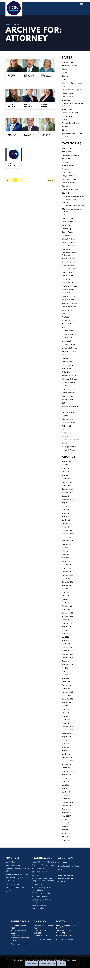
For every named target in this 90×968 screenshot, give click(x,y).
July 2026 (65, 465)
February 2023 (67, 606)
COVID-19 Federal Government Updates (73, 201)
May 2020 (65, 712)
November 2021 (67, 657)
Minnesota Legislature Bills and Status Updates (73, 104)
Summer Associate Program (72, 133)
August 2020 (66, 702)
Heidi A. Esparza (68, 275)
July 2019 (65, 740)
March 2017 (66, 833)
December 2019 (67, 726)
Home (64, 86)
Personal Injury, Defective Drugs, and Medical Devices (43, 879)
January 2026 (66, 485)
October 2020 (66, 695)
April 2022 (65, 640)
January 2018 (66, 798)
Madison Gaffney (68, 341)
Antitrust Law (10, 862)
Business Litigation (12, 865)
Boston (64, 69)
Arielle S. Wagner (68, 165)
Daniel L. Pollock (67, 221)
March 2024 (66, 561)
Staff (63, 403)
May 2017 (65, 826)
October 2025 (66, 496)
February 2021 (67, 685)
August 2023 (66, 585)
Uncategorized (67, 436)
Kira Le (64, 313)
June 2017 (65, 823)
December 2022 (67, 613)
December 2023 (67, 571)
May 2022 (65, 637)
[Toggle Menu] (81, 4)
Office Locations (67, 116)
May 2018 (65, 785)
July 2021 (65, 668)
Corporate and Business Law (16, 874)
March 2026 (66, 478)
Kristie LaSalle (67, 324)
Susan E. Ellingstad (69, 422)
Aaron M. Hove (67, 148)
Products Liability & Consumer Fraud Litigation (43, 888)
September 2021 (68, 664)
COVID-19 (65, 193)
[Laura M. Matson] (13, 95)
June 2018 (65, 781)
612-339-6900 (22, 944)
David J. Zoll (66, 225)
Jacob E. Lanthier (68, 282)
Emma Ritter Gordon (69, 246)
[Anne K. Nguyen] (13, 154)
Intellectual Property (39, 872)
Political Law (37, 884)
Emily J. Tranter (67, 242)
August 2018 (66, 774)
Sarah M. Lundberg (68, 396)
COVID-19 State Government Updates (72, 210)
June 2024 (65, 551)
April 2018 (65, 788)
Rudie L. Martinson (68, 392)
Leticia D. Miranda (28, 105)
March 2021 (66, 681)
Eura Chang (66, 249)
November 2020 (67, 692)
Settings (61, 963)
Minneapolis (66, 100)
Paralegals (65, 358)
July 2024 (65, 547)
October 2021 (66, 661)
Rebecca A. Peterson (69, 379)
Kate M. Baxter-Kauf (69, 306)
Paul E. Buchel (67, 361)
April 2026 (65, 475)
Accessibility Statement (70, 65)
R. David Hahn (67, 372)
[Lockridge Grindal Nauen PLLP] (13, 8)
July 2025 (65, 506)
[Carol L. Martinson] (47, 65)
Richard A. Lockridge (29, 76)
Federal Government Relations (44, 862)
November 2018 (67, 764)
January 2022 (66, 650)
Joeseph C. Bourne (68, 296)
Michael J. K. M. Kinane (70, 348)
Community (66, 76)
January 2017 (66, 840)
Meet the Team (66, 876)
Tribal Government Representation (39, 906)
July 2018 (65, 778)
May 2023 (65, 595)
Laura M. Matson (12, 105)
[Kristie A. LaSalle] (13, 65)
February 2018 (67, 795)
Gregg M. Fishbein (68, 262)
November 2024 (67, 534)
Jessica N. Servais (68, 293)
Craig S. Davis (67, 215)
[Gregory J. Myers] (30, 124)
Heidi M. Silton (67, 279)
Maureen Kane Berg (69, 344)
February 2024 (67, 564)
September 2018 (68, 771)
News (64, 355)
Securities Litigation (39, 896)
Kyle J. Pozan (66, 327)
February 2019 (67, 757)
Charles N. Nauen (46, 135)
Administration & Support (70, 155)
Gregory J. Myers (29, 135)
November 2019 (67, 730)
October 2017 (66, 809)
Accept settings (32, 963)
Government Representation (43, 865)
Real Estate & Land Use (41, 893)
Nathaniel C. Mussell (69, 351)
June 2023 (65, 592)
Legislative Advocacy (69, 334)
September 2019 (68, 733)
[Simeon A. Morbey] (13, 124)
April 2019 (65, 750)
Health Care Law (38, 868)
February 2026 (67, 482)
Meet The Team (67, 96)
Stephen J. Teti (67, 415)
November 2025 (67, 492)
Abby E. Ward (67, 151)
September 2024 (68, 540)
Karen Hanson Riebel (69, 303)
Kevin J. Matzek (67, 310)
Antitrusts (65, 162)
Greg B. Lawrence (68, 258)
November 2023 (67, 575)
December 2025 (67, 489)
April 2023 (65, 599)
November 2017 (67, 805)
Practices (65, 119)
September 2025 (68, 499)
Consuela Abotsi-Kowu (70, 189)
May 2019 (65, 747)
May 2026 (65, 471)
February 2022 (67, 647)
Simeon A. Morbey (12, 135)
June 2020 (65, 709)
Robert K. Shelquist (68, 389)
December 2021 (67, 654)
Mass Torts (36, 875)
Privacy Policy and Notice (70, 123)
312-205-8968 (45, 939)
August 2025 (66, 502)
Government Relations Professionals (69, 253)
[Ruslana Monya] (47, 95)
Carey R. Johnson (68, 175)
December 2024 (67, 530)
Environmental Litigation (14, 887)
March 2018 (66, 792)
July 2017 (65, 819)
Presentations (66, 368)
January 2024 (66, 568)
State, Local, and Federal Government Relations (70, 407)
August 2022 (66, 626)
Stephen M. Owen (68, 419)
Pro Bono (65, 126)
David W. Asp (66, 228)
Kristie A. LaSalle (12, 76)
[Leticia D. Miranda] (30, 95)
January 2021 (66, 688)
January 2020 (66, 723)
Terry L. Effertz (67, 429)
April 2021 (65, 678)
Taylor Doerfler (67, 426)
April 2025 (65, 516)
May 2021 (65, 675)
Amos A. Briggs (67, 158)
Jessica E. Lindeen (68, 289)
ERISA (8, 891)
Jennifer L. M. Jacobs (69, 286)
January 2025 (66, 527)
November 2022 (67, 616)
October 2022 (66, 620)
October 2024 (66, 537)
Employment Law (12, 884)
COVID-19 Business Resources (73, 196)
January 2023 (66, 609)
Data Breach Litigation (14, 877)
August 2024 (66, 544)
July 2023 (65, 589)
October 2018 (66, 767)
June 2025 (65, 509)
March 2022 (66, 644)
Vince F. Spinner (67, 443)
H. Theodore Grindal (69, 269)
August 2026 (66, 461)
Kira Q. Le (65, 317)
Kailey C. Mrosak (68, 299)
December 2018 (67, 761)
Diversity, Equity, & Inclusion (69, 866)
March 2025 (66, 520)
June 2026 (65, 468)
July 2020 (65, 706)
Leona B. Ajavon (67, 337)
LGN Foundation (67, 93)
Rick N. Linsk (66, 386)
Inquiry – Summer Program (71, 90)
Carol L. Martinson (46, 76)
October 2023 (66, 578)
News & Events (67, 109)
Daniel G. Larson (68, 218)
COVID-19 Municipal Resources (73, 205)
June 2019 (65, 743)
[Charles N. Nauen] (47, 125)
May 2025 (65, 513)
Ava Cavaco (66, 169)
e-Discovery (10, 880)
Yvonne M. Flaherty (68, 450)
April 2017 (65, 829)
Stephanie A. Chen (68, 412)
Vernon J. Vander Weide (70, 440)
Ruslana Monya (45, 105)
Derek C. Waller (67, 232)
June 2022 (65, 633)
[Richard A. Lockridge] (30, 65)
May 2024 (65, 554)
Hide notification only (48, 963)
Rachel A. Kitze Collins (70, 375)
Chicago (65, 72)
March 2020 (66, 719)
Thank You (65, 137)
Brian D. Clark (67, 172)
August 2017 (66, 816)
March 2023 (66, 602)
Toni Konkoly (66, 433)
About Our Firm (67, 62)
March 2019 (66, 754)
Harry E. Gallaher (68, 272)
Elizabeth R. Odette (68, 239)
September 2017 (68, 812)
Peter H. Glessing (68, 365)
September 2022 (68, 623)
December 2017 (67, 802)
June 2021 (65, 671)
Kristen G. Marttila (68, 320)
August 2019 (66, 736)
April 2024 (65, 558)
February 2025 (67, 523)
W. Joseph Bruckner (69, 446)
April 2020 (65, 716)
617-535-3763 (67, 939)
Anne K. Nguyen (11, 164)
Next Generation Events (70, 112)
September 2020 (68, 699)
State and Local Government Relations (43, 901)
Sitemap (65, 130)
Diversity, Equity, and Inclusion (72, 83)
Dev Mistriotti (66, 235)
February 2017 (67, 836)
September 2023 (68, 582)
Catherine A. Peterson (69, 179)
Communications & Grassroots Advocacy (17, 869)
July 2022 (65, 630)
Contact (64, 79)
